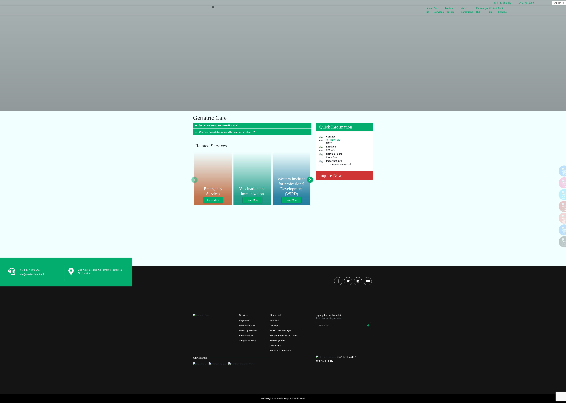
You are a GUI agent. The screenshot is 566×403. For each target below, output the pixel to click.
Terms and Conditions (280, 350)
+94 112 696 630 (333, 140)
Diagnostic (244, 320)
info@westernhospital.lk (32, 274)
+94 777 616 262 (325, 360)
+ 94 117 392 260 (30, 269)
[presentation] (194, 180)
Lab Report (275, 325)
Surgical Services (247, 340)
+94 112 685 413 (345, 357)
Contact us (275, 345)
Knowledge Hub (277, 340)
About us (274, 320)
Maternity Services (248, 330)
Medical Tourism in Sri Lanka (283, 335)
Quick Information (335, 127)
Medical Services (247, 325)
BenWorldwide (298, 398)
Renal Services (246, 335)
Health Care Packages (280, 330)
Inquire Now (330, 175)
